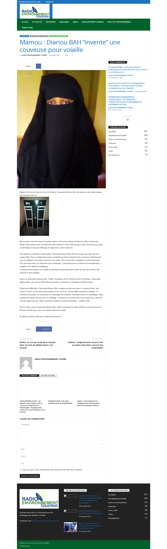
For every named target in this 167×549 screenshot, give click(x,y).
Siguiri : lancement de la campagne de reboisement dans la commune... (90, 525)
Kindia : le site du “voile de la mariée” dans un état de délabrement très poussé (38, 345)
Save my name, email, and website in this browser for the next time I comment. (52, 470)
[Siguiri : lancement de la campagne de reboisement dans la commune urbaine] (90, 389)
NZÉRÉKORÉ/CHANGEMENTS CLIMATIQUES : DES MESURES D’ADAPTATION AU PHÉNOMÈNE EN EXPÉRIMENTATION (125, 101)
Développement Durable (93, 22)
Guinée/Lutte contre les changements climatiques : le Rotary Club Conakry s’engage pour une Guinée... (126, 85)
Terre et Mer (27, 28)
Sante (75, 22)
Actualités (37, 22)
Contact (49, 2)
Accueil (25, 22)
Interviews (51, 22)
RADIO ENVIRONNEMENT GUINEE (34, 55)
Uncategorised (113, 155)
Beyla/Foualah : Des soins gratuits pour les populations (60, 402)
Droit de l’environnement (119, 22)
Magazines (64, 22)
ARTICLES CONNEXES (29, 376)
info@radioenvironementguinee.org (45, 521)
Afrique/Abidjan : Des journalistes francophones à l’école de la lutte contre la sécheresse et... (127, 69)
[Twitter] (27, 526)
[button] (146, 25)
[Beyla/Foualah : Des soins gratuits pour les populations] (61, 389)
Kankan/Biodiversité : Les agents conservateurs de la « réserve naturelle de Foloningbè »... (90, 499)
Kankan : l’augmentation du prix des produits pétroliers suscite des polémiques (85, 345)
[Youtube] (32, 526)
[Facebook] (22, 526)
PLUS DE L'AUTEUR (48, 376)
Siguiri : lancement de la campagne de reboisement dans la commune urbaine (88, 403)
